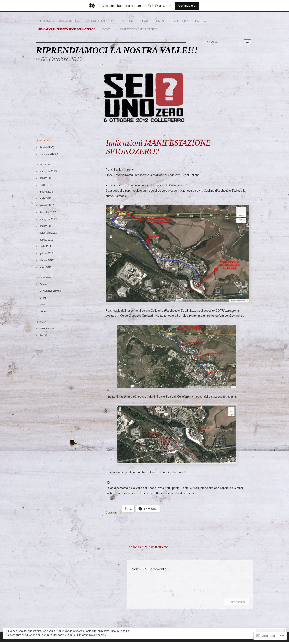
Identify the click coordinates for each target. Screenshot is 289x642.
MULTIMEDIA (180, 21)
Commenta (237, 602)
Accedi (43, 335)
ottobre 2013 (46, 178)
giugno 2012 (46, 253)
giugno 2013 (46, 191)
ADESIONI (128, 21)
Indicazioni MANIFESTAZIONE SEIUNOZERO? (66, 29)
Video (43, 311)
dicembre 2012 (48, 212)
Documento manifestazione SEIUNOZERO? (86, 21)
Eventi (43, 297)
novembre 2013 (48, 171)
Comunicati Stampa (50, 290)
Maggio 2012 (47, 260)
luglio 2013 (45, 184)
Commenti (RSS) (49, 154)
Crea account (47, 328)
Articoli (43, 284)
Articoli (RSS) (47, 147)
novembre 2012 (48, 219)
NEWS (144, 21)
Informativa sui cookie (92, 635)
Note (42, 304)
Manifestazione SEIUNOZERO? (137, 29)
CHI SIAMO (44, 21)
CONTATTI (160, 21)
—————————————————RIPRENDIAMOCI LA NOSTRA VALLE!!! (117, 46)
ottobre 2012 (46, 226)
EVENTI (106, 29)
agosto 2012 (46, 239)
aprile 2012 (45, 267)
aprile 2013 (45, 198)
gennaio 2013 (47, 205)
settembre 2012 (48, 232)
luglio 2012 (45, 246)
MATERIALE (202, 21)
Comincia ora (187, 5)
